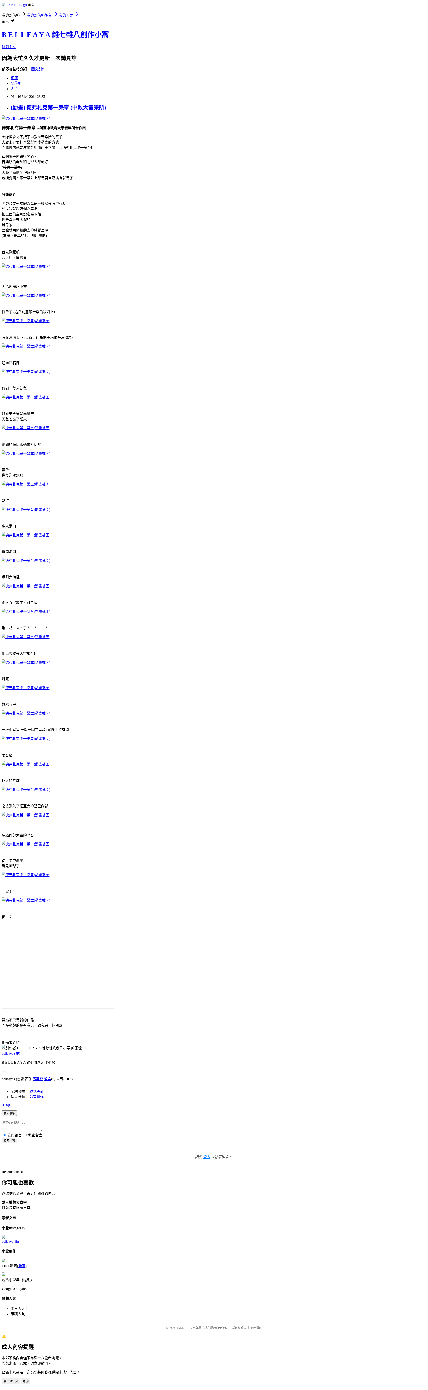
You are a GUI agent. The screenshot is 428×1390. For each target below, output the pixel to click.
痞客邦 (38, 1079)
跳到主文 (9, 47)
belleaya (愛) (11, 1053)
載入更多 (9, 1113)
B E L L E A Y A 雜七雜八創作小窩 (55, 35)
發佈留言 (9, 1140)
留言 (47, 1079)
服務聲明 (256, 1328)
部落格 (16, 83)
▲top (6, 1105)
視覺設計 (36, 1091)
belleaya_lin (10, 1241)
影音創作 (36, 1097)
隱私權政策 (239, 1328)
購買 (21, 1266)
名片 (14, 89)
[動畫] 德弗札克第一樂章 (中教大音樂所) (58, 107)
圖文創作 (38, 69)
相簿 (14, 78)
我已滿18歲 (11, 1381)
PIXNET (181, 1328)
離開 (26, 1381)
